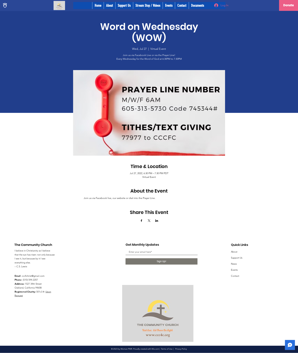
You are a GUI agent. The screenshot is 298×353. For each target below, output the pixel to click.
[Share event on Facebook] (141, 220)
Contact (235, 275)
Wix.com (155, 349)
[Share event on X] (149, 220)
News (234, 263)
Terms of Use (166, 349)
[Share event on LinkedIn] (156, 220)
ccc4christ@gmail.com (33, 275)
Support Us (236, 257)
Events (234, 269)
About (234, 251)
